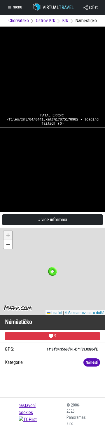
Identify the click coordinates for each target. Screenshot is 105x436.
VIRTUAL (58, 7)
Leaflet (56, 312)
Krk (65, 20)
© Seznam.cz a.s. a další (84, 312)
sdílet (93, 7)
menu (17, 7)
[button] (52, 271)
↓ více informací (52, 219)
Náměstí (92, 362)
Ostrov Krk (45, 20)
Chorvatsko (18, 20)
